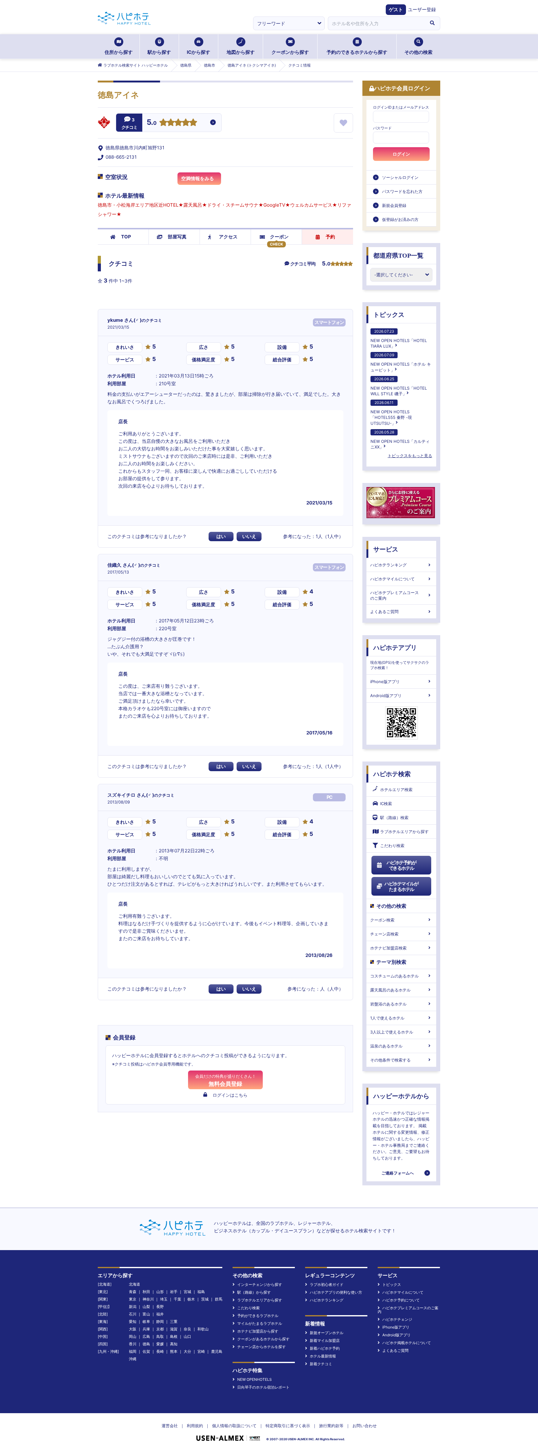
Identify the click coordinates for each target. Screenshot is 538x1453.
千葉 (177, 1299)
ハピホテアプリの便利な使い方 (336, 1292)
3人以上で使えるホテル (391, 1031)
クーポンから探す (290, 52)
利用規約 (195, 1425)
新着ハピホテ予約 (325, 1348)
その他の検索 (418, 52)
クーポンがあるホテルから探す (263, 1339)
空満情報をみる (197, 178)
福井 (160, 1314)
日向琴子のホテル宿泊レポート (263, 1387)
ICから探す (198, 52)
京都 (160, 1329)
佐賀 (146, 1351)
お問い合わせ (364, 1425)
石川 (132, 1314)
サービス (385, 549)
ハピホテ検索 (392, 774)
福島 (201, 1291)
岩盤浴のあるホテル (388, 1003)
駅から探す (159, 52)
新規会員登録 (394, 205)
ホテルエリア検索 (396, 789)
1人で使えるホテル (387, 1017)
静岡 (160, 1321)
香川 (132, 1344)
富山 (146, 1314)
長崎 (160, 1351)
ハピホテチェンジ (397, 1319)
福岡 (132, 1351)
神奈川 (148, 1299)
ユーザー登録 (422, 9)
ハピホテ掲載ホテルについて (406, 1342)
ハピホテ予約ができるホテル (401, 865)
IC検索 (386, 803)
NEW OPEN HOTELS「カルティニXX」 (400, 439)
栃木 (191, 1299)
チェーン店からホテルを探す (261, 1346)
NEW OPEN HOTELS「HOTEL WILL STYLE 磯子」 (398, 386)
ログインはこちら (230, 1095)
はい (221, 536)
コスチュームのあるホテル (394, 975)
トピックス (388, 314)
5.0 (152, 123)
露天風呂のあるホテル (390, 989)
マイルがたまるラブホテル (259, 1323)
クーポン (279, 237)
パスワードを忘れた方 (402, 191)
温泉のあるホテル (386, 1045)
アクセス (228, 237)
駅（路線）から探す (254, 1292)
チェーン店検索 (384, 933)
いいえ (249, 536)
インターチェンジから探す (259, 1284)
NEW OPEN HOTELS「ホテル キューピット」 (400, 362)
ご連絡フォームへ (397, 1172)
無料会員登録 (225, 1080)
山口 (187, 1336)
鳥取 (160, 1336)
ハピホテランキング (388, 564)
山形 (160, 1291)
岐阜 (146, 1321)
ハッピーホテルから (401, 1096)
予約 (330, 237)
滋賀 (173, 1329)
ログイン (401, 154)
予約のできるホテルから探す (357, 52)
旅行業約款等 (331, 1425)
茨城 (205, 1299)
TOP (126, 237)
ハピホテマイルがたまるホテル (401, 886)
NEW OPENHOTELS (254, 1379)
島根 (173, 1336)
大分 (187, 1351)
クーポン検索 (382, 919)
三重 (173, 1321)
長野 (160, 1306)
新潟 (132, 1306)
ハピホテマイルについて (392, 578)
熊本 (173, 1351)
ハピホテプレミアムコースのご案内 (394, 595)
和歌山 (203, 1329)
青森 (132, 1291)
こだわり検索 (392, 845)
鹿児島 (216, 1351)
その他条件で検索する (390, 1059)
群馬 (218, 1299)
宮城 (187, 1291)
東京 (132, 1299)
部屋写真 (177, 237)
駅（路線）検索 (394, 817)
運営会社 (170, 1425)
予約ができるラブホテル (257, 1315)
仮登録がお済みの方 (400, 219)
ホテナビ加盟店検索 (388, 947)
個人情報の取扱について (234, 1425)
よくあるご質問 (384, 611)
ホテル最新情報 (323, 1356)
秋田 (146, 1291)
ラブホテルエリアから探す (404, 831)
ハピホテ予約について (401, 1300)
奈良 (187, 1329)
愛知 (132, 1321)
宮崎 (201, 1351)
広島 (146, 1336)
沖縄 (132, 1359)
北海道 (134, 1284)
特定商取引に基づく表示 (288, 1425)
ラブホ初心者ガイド (326, 1284)
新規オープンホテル (326, 1332)
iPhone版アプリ (385, 681)
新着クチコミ (321, 1364)
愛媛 (160, 1344)
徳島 (146, 1344)
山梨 (146, 1306)
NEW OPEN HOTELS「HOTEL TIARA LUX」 (398, 339)
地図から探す (241, 52)
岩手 (173, 1291)
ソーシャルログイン (400, 177)
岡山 (132, 1336)
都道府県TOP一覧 (398, 255)
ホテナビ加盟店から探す (257, 1331)
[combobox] (376, 23)
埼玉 (164, 1299)
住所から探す (119, 52)
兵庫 (146, 1329)
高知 (173, 1344)
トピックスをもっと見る (410, 455)
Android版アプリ (386, 695)
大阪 (132, 1329)
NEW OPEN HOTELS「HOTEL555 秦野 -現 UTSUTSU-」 (391, 412)
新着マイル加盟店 (325, 1340)
